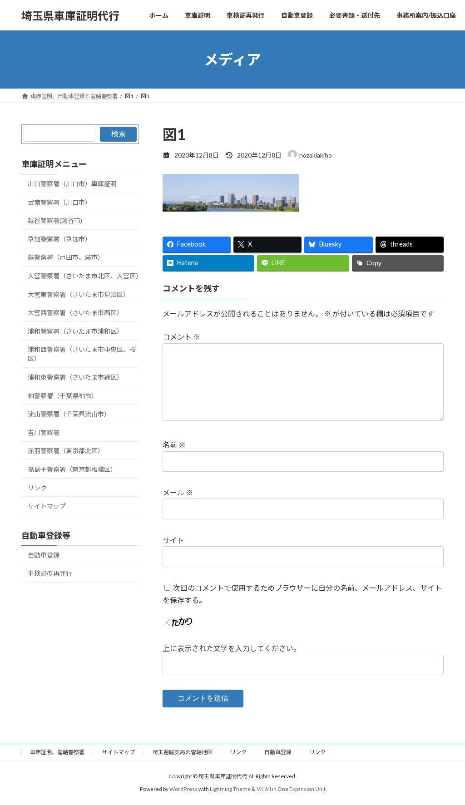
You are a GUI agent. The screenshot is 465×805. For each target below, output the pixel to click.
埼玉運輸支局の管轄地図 (183, 752)
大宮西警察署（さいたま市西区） (75, 312)
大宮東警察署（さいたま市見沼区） (78, 294)
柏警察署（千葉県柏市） (63, 396)
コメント (181, 336)
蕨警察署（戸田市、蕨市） (66, 258)
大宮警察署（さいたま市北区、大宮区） (83, 276)
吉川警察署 (43, 432)
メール (178, 492)
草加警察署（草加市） (59, 239)
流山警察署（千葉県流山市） (69, 414)
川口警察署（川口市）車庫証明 (72, 184)
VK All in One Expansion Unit (291, 789)
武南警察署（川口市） (59, 202)
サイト (173, 540)
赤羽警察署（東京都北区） (66, 451)
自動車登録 (43, 555)
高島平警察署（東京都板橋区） (72, 469)
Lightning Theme (230, 789)
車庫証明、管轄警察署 (57, 752)
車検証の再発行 (50, 574)
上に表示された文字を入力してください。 (232, 648)
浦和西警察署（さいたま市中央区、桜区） (82, 354)
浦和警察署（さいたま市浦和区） (75, 331)
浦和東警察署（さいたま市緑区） (75, 377)
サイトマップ (47, 506)
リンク (37, 488)
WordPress (183, 789)
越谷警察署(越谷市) (55, 220)
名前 (174, 444)
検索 (118, 134)
